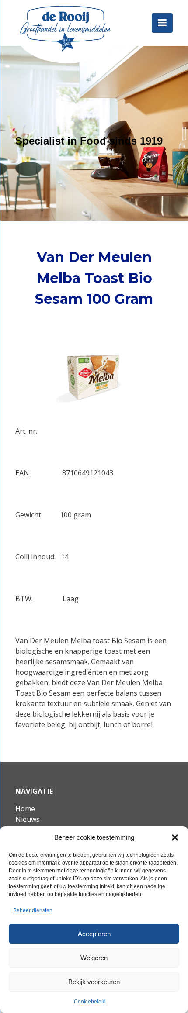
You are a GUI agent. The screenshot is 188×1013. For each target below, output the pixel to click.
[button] (175, 837)
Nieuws (27, 819)
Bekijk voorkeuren (94, 981)
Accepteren (94, 933)
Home (25, 808)
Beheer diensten (32, 910)
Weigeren (94, 957)
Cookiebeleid (90, 1002)
